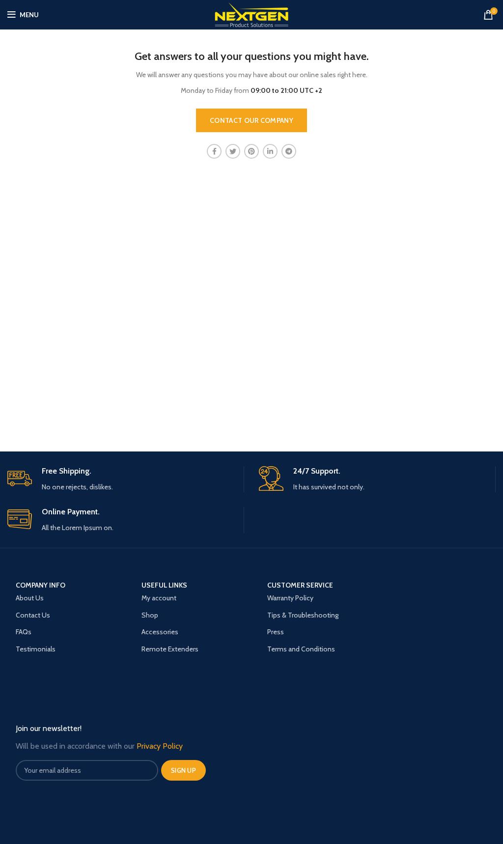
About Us (30, 597)
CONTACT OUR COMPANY (251, 120)
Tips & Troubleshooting (302, 615)
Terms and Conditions (301, 649)
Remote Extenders (169, 649)
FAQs (23, 631)
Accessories (159, 631)
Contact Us (33, 615)
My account (158, 597)
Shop (149, 615)
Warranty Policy (290, 597)
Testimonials (36, 649)
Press (275, 631)
